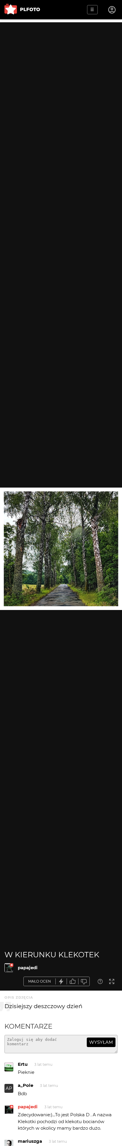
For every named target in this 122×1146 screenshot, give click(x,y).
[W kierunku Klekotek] (8, 967)
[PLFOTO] (22, 9)
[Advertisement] (61, 83)
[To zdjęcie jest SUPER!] (61, 981)
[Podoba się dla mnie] (72, 981)
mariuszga (30, 1141)
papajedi (28, 967)
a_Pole (25, 1085)
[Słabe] (84, 981)
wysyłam (101, 1042)
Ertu (23, 1064)
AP (9, 1088)
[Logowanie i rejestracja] (112, 9)
